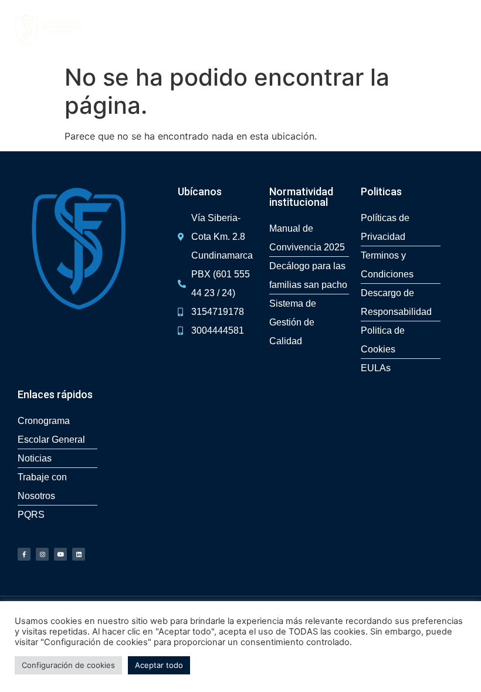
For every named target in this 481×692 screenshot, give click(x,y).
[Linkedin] (78, 554)
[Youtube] (60, 554)
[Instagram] (42, 554)
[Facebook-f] (24, 554)
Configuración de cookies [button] (68, 665)
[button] (465, 29)
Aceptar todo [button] (159, 665)
